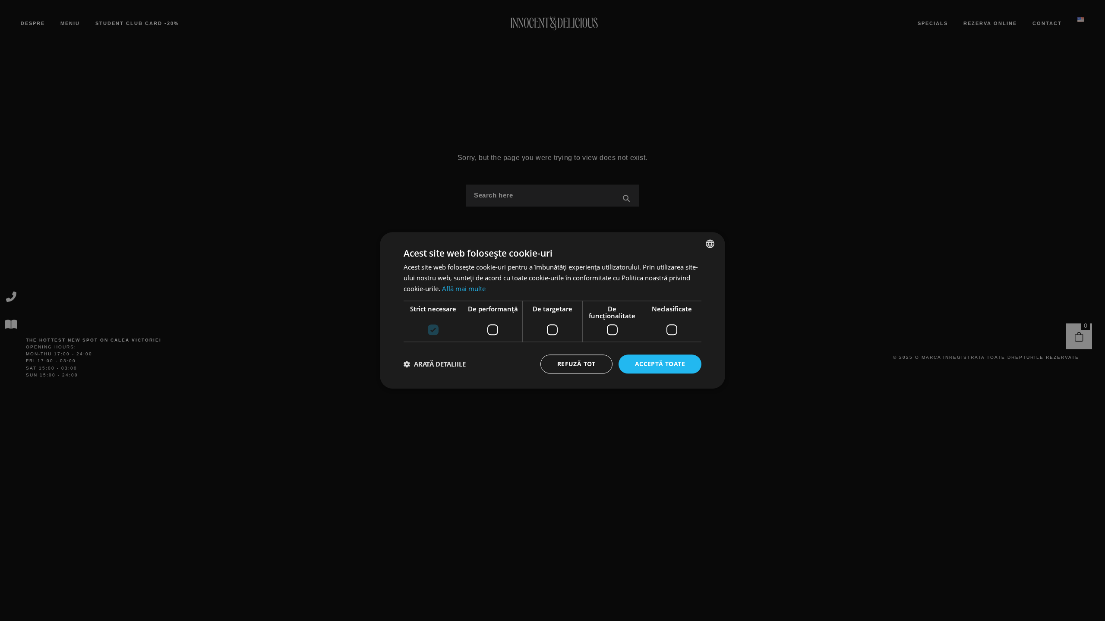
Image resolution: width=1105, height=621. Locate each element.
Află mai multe (464, 288)
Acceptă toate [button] (660, 364)
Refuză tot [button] (576, 364)
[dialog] (552, 310)
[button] (435, 364)
